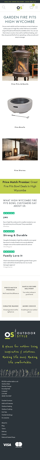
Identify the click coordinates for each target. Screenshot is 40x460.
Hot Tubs (4, 412)
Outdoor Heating (7, 406)
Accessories (5, 418)
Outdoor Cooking (7, 409)
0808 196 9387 (6, 396)
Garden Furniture (7, 400)
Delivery (4, 431)
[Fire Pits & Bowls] (20, 80)
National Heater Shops (8, 437)
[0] (31, 8)
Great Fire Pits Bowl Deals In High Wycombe (20, 186)
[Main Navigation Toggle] (36, 7)
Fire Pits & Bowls (20, 84)
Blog (3, 426)
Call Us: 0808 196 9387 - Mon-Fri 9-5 (20, 2)
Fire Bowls (20, 127)
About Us (4, 423)
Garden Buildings (7, 415)
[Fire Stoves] (20, 167)
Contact (4, 434)
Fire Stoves (20, 170)
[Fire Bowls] (20, 123)
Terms (3, 429)
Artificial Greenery (7, 403)
